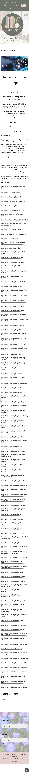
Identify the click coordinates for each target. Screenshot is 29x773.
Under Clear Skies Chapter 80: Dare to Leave (12, 562)
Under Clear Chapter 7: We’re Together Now (13, 214)
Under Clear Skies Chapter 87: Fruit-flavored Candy (12, 595)
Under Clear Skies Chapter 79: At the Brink (14, 557)
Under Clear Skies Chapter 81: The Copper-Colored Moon (14, 567)
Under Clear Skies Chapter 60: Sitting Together (12, 465)
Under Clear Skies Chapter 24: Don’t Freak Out (14, 296)
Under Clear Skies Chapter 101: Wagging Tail (14, 658)
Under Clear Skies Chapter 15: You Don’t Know (13, 252)
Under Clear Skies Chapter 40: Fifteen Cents (12, 368)
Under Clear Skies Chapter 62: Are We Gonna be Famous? (12, 475)
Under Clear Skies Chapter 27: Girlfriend (13, 311)
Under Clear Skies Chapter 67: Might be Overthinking (13, 500)
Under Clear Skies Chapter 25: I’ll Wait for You (13, 301)
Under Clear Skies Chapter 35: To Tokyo (13, 344)
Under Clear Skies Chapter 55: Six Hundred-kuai (14, 441)
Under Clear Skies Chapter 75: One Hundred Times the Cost (14, 537)
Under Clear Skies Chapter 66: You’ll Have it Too (14, 495)
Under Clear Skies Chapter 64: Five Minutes (14, 485)
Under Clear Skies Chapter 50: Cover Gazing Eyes (14, 416)
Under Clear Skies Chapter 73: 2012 (11, 529)
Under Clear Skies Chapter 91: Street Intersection (12, 610)
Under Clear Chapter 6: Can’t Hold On (12, 210)
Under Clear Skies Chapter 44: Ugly (11, 388)
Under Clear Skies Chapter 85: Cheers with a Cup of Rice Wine (14, 585)
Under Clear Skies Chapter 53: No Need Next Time (13, 431)
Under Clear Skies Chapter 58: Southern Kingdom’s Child (13, 455)
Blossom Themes (21, 758)
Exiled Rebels (9, 38)
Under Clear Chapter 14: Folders (10, 248)
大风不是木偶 (7, 107)
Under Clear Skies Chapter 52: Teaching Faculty (13, 426)
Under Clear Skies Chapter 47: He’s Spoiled (14, 402)
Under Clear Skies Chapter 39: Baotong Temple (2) (13, 363)
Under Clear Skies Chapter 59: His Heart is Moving (13, 460)
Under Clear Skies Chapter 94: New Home (13, 625)
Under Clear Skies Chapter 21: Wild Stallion (14, 282)
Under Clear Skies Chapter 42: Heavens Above (13, 378)
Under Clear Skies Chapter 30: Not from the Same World (14, 320)
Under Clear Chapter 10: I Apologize (12, 229)
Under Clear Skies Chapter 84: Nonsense (13, 581)
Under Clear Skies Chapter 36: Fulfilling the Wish (14, 348)
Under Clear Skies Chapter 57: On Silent (13, 451)
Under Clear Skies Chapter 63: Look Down (13, 481)
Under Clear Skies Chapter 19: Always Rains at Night (14, 271)
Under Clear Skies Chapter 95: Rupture (12, 630)
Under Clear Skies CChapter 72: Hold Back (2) (13, 523)
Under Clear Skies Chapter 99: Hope (12, 649)
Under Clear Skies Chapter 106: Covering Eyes (13, 682)
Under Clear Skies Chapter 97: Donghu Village (12, 639)
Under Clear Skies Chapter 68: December (13, 505)
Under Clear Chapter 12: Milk (9, 238)
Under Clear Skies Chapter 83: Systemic (13, 577)
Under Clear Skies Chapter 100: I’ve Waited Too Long (14, 653)
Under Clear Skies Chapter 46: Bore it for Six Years (13, 396)
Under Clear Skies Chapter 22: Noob (12, 286)
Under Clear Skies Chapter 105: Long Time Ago (14, 676)
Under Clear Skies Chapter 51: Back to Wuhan (12, 421)
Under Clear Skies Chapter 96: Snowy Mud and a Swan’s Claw (14, 634)
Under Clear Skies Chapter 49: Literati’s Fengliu (13, 411)
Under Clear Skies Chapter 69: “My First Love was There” (13, 509)
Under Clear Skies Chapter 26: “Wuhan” (13, 306)
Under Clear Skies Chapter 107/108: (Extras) (14, 687)
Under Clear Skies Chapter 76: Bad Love (13, 543)
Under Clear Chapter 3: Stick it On (11, 197)
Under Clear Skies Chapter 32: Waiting (12, 330)
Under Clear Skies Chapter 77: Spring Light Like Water (14, 547)
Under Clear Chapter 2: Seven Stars (11, 192)
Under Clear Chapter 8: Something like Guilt (14, 220)
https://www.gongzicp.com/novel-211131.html (14, 114)
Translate (14, 743)
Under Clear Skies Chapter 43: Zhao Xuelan (14, 383)
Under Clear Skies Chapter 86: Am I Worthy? (11, 590)
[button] (27, 770)
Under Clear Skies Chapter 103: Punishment (14, 667)
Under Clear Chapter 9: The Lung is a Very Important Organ (13, 224)
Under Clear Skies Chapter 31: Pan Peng (13, 325)
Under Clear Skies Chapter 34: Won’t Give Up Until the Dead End (13, 339)
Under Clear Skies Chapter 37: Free (11, 354)
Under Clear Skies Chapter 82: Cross (12, 572)
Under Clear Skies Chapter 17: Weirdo (12, 262)
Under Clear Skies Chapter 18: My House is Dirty (14, 266)
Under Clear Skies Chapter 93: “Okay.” (12, 620)
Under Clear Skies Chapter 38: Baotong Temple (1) (13, 358)
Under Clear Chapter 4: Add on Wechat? (13, 201)
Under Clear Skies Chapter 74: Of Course (13, 533)
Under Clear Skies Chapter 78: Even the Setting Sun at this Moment (13, 552)
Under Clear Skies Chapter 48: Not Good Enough (13, 406)
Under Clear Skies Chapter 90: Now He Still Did (14, 605)
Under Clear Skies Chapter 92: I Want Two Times (14, 615)
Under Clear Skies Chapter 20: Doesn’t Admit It (12, 276)
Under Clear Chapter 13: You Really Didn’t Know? (13, 243)
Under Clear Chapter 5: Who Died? (11, 206)
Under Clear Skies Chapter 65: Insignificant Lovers (14, 489)
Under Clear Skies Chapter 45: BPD (11, 392)
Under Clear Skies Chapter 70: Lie (11, 515)
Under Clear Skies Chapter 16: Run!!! (12, 258)
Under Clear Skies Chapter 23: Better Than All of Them (14, 290)
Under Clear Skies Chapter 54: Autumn (12, 437)
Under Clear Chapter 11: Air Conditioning (13, 234)
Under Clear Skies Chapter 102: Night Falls (14, 663)
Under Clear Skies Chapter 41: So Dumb (13, 374)
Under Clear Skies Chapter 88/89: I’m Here (14, 601)
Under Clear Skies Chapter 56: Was (11, 446)
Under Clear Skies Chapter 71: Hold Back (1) (14, 519)
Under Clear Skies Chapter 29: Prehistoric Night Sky (13, 315)
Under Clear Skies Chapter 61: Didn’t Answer (12, 470)
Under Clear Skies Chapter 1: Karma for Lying (13, 187)
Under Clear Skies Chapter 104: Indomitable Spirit (14, 671)
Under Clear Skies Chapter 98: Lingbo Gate (14, 644)
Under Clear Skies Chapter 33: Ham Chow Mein (13, 334)
